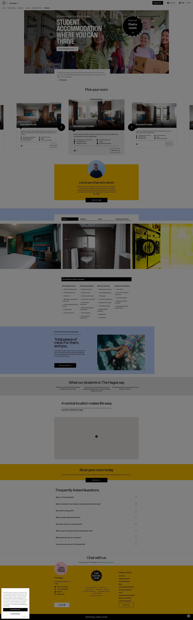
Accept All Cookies (15, 609)
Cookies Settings (15, 613)
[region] (15, 603)
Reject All (25, 616)
